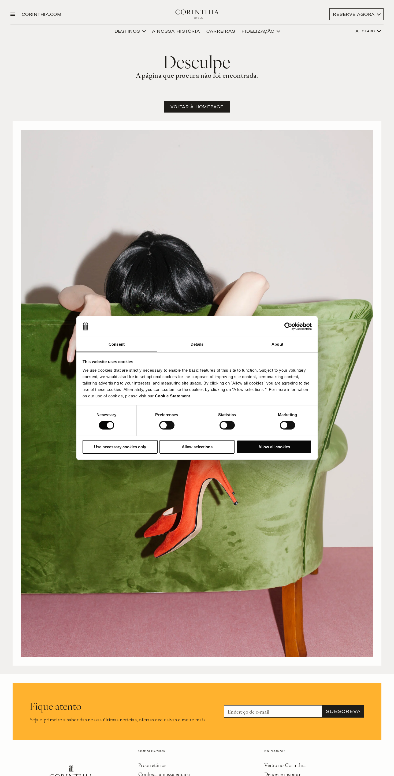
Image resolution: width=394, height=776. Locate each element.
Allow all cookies (274, 447)
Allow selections (197, 447)
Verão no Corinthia (285, 765)
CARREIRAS (220, 31)
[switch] (166, 425)
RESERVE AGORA (354, 14)
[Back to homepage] (197, 14)
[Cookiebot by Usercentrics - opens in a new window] (288, 326)
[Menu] (12, 14)
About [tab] (277, 344)
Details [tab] (197, 344)
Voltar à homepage (197, 106)
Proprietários (152, 765)
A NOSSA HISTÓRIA (176, 31)
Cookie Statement (172, 396)
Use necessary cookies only (120, 447)
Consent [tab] (117, 344)
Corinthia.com (42, 14)
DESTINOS (127, 31)
